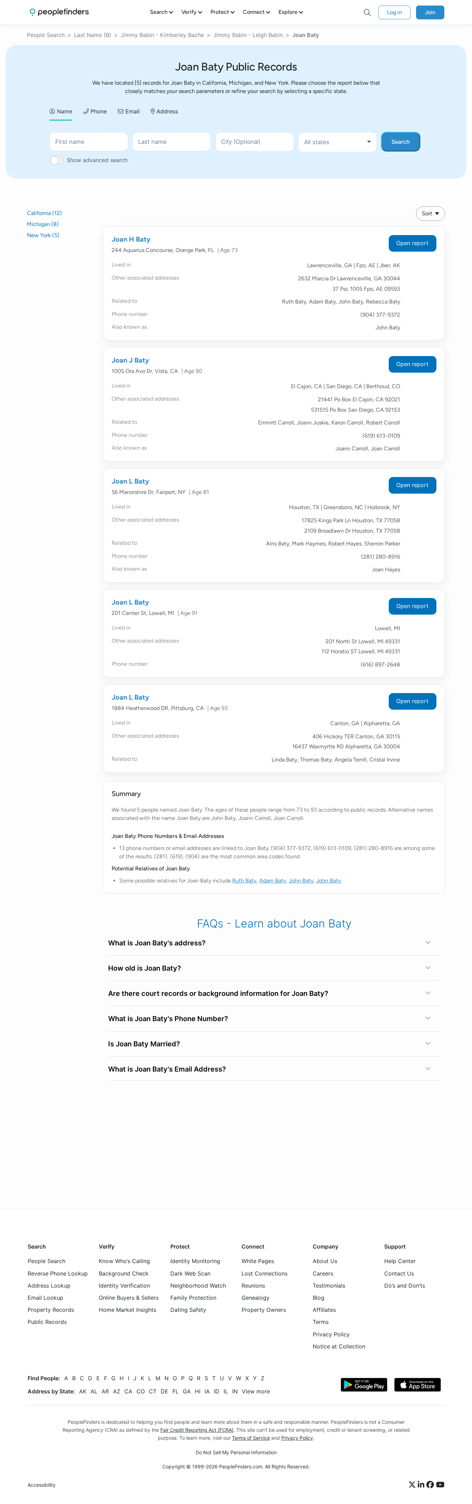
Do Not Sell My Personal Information (236, 1452)
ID (216, 1391)
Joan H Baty (131, 239)
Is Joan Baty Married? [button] (144, 1044)
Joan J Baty (130, 360)
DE (164, 1391)
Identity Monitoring (195, 1261)
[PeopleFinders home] (59, 12)
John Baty (301, 880)
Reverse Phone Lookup (58, 1273)
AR (105, 1391)
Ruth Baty (244, 880)
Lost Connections (264, 1273)
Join (430, 12)
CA (128, 1391)
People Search (46, 34)
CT (153, 1391)
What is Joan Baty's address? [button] (157, 943)
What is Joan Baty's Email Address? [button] (167, 1069)
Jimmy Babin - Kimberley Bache (162, 34)
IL (226, 1391)
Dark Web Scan (190, 1273)
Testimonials (329, 1285)
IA (207, 1391)
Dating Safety (188, 1309)
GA (187, 1391)
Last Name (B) (92, 34)
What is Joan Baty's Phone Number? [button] (168, 1019)
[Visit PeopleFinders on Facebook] (431, 1485)
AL (94, 1391)
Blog (318, 1297)
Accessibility (42, 1485)
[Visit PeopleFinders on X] (413, 1485)
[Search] (367, 12)
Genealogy (256, 1297)
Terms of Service (251, 1438)
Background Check (124, 1273)
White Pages (258, 1261)
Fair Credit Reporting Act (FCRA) (197, 1430)
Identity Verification (124, 1285)
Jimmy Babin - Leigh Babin (248, 34)
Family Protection (193, 1297)
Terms (321, 1321)
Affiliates (324, 1309)
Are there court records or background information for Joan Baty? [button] (218, 993)
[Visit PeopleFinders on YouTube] (440, 1485)
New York (43, 235)
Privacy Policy (331, 1333)
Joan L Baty (130, 481)
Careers (323, 1273)
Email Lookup (45, 1297)
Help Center (400, 1261)
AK (82, 1391)
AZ (116, 1391)
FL (175, 1391)
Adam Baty (272, 880)
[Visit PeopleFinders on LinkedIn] (422, 1485)
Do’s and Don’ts (404, 1285)
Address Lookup (49, 1285)
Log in (394, 12)
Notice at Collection (339, 1346)
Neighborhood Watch (198, 1285)
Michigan (43, 224)
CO (140, 1391)
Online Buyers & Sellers (129, 1297)
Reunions (253, 1285)
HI (197, 1391)
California (44, 213)
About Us (325, 1261)
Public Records (47, 1321)
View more (256, 1391)
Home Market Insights (127, 1309)
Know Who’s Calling (124, 1261)
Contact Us (399, 1273)
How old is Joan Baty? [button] (144, 968)
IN (235, 1391)
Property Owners (264, 1309)
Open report (412, 243)
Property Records (51, 1309)
